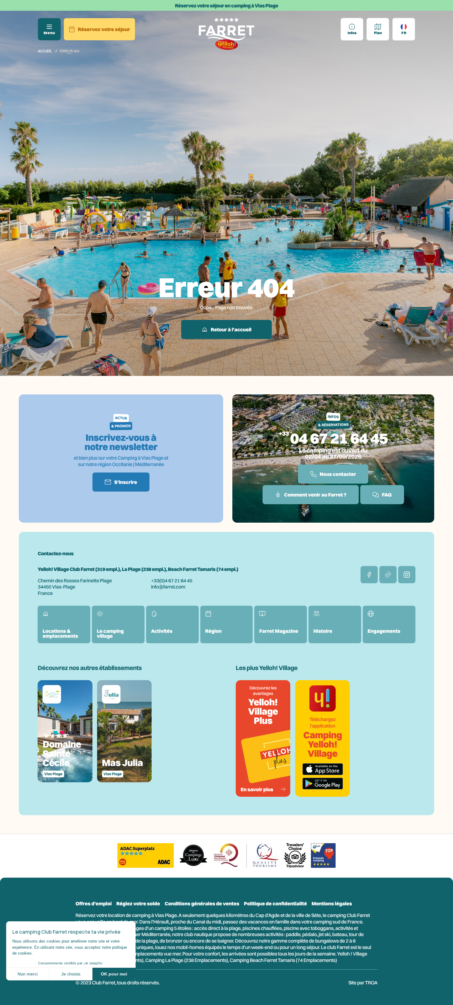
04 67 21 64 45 (339, 438)
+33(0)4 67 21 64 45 (171, 580)
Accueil (45, 51)
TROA (371, 982)
